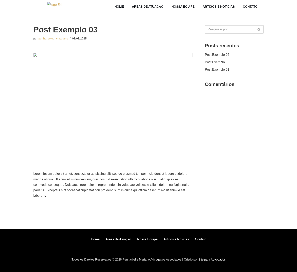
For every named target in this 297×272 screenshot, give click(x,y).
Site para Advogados (212, 259)
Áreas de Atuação (147, 6)
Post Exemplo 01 (217, 69)
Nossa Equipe (183, 6)
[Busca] (259, 29)
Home (119, 6)
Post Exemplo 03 (217, 62)
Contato (250, 6)
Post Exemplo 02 (217, 54)
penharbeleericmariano (53, 38)
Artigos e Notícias (219, 6)
